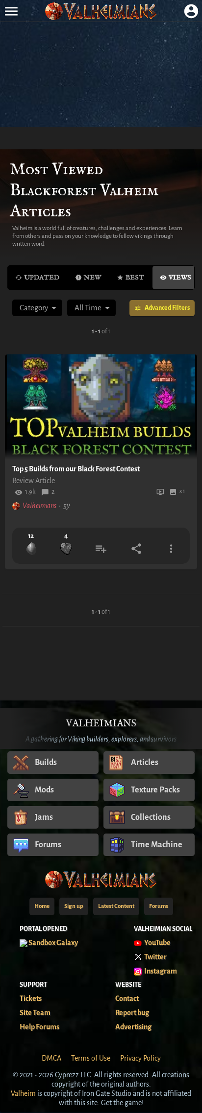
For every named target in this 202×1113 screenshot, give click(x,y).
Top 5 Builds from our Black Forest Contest (76, 469)
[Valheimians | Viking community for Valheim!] (101, 11)
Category (34, 307)
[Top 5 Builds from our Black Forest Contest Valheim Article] (101, 407)
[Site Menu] (11, 11)
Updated (41, 277)
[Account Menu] (191, 11)
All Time (88, 307)
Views (180, 277)
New (92, 277)
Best (135, 277)
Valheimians (39, 506)
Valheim (23, 1093)
